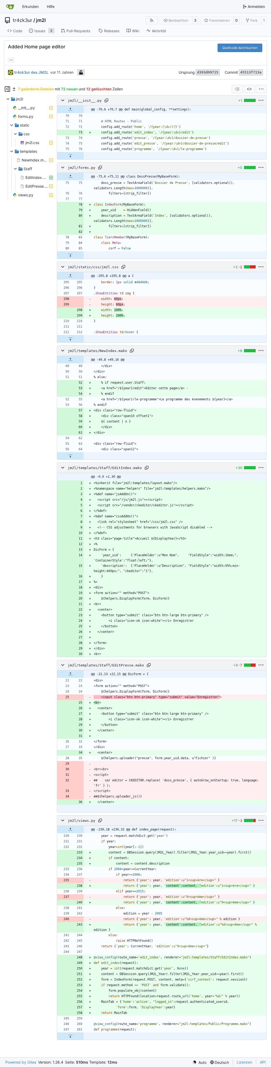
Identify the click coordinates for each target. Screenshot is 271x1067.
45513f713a (250, 72)
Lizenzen (244, 1062)
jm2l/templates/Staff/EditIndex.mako (105, 468)
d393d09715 (207, 72)
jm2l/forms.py (81, 168)
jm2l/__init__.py (85, 101)
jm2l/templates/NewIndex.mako (97, 351)
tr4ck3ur (22, 20)
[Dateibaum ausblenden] (7, 89)
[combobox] (237, 89)
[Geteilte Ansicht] (249, 89)
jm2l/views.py (81, 821)
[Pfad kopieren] (106, 100)
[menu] (261, 89)
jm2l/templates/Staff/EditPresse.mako (106, 665)
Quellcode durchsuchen (240, 48)
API (263, 1062)
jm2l (41, 20)
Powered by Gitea (20, 1062)
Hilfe (51, 6)
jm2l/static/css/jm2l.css (93, 267)
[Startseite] (10, 6)
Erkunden (30, 6)
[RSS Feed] (152, 20)
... (11, 59)
